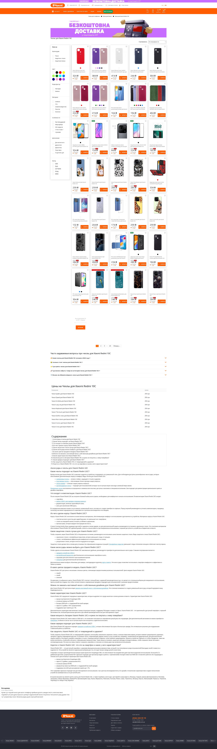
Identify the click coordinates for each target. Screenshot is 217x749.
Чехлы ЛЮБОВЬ (179, 740)
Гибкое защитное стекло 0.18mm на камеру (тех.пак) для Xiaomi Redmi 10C (119, 145)
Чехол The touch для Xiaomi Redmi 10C (64, 412)
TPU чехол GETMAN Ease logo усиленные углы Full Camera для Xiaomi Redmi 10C (118, 257)
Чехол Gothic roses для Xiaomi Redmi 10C (65, 416)
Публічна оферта (126, 746)
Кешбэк (99, 11)
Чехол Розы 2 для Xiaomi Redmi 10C (157, 294)
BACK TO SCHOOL (108, 11)
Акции (92, 11)
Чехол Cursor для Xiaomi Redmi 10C (63, 423)
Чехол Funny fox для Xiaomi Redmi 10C (98, 183)
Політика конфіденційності (113, 746)
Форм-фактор (56, 84)
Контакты (92, 720)
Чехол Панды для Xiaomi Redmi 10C (119, 183)
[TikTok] (75, 727)
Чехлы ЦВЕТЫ (61, 740)
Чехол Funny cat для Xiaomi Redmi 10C (79, 183)
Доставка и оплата (113, 5)
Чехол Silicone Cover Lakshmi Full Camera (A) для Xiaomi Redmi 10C (137, 71)
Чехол (57, 56)
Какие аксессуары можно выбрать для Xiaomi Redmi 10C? (72, 449)
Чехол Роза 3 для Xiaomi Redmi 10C (138, 294)
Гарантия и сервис (116, 728)
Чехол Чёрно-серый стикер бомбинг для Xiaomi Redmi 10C (80, 257)
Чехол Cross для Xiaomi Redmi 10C (63, 427)
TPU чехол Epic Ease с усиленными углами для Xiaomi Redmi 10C (119, 108)
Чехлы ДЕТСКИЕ (97, 740)
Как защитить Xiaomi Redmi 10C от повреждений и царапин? (73, 462)
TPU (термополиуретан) (60, 105)
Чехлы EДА (28, 740)
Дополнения (55, 138)
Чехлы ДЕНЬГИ (191, 740)
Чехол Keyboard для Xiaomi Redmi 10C (64, 408)
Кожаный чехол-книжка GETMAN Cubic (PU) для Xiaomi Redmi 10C (157, 108)
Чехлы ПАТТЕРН (143, 740)
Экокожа (57, 111)
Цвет (53, 69)
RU (165, 5)
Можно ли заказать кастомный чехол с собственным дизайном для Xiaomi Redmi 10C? (81, 454)
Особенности (56, 117)
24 (110, 346)
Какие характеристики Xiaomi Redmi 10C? (66, 456)
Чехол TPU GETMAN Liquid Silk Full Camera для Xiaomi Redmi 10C (137, 108)
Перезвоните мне (85, 5)
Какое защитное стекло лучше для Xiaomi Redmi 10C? (70, 447)
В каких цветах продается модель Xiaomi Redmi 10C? (70, 452)
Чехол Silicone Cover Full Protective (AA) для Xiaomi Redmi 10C (79, 71)
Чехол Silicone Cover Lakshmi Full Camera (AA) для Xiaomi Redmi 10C (99, 108)
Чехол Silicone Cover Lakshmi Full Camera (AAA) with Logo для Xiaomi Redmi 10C (119, 71)
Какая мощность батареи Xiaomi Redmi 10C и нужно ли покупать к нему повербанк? (81, 458)
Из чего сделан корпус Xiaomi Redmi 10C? (66, 445)
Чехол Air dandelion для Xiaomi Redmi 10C (99, 294)
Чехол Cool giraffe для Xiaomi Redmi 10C (137, 220)
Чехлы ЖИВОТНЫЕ (156, 740)
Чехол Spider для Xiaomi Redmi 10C (63, 394)
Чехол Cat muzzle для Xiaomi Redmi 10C (157, 220)
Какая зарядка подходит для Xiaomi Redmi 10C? (68, 460)
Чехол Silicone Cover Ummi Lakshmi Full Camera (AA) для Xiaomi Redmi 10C (80, 108)
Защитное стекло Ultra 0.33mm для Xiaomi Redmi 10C (99, 145)
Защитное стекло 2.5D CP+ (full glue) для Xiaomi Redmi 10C (138, 145)
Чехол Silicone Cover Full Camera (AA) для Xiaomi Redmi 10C (157, 71)
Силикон (57, 101)
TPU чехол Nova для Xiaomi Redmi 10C (98, 220)
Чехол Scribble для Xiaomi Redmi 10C (63, 401)
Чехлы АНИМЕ (120, 740)
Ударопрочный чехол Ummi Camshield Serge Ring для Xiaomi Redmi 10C (157, 183)
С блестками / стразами (59, 131)
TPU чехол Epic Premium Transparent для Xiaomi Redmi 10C (80, 220)
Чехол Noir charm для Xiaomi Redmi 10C (64, 419)
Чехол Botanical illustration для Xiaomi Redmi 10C (118, 294)
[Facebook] (62, 727)
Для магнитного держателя (60, 144)
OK (154, 728)
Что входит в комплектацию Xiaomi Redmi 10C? (69, 443)
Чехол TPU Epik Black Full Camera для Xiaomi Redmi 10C (157, 257)
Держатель (58, 147)
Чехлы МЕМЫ (37, 740)
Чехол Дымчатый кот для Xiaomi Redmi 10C (98, 257)
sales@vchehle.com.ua (138, 722)
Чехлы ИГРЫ (8, 740)
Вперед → (117, 346)
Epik (56, 166)
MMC (57, 174)
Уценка (113, 725)
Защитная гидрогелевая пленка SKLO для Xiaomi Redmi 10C (157, 145)
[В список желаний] (88, 46)
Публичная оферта (94, 730)
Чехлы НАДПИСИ (49, 740)
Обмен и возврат (116, 730)
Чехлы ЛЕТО (18, 740)
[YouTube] (67, 727)
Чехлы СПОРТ (168, 740)
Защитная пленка (60, 61)
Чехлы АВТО (85, 740)
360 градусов (59, 127)
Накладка (58, 89)
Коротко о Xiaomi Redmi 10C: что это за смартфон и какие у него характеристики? (80, 464)
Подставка (58, 150)
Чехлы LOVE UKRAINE (73, 740)
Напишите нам (98, 5)
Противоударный (60, 122)
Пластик (57, 109)
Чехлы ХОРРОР (109, 740)
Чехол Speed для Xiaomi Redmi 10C (63, 397)
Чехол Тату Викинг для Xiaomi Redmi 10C (137, 183)
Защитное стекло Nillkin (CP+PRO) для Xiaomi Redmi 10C (80, 145)
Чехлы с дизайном (68, 11)
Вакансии (92, 728)
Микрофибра (59, 124)
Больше (80, 327)
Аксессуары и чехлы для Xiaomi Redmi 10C (66, 439)
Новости (91, 725)
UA (162, 5)
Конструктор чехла (82, 11)
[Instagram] (71, 727)
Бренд (54, 161)
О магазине (92, 718)
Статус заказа (115, 718)
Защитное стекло (60, 58)
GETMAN (58, 169)
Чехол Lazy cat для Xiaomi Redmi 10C (63, 405)
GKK (56, 164)
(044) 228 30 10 (73, 5)
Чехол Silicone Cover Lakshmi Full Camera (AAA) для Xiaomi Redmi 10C (99, 71)
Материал (55, 97)
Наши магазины (93, 723)
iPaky (57, 171)
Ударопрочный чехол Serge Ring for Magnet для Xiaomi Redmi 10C (137, 257)
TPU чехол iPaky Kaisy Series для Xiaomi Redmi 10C (80, 294)
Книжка (57, 91)
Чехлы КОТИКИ (131, 740)
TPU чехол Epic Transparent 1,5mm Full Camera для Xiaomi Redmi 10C (118, 220)
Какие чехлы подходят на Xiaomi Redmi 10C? (67, 441)
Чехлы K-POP (201, 740)
